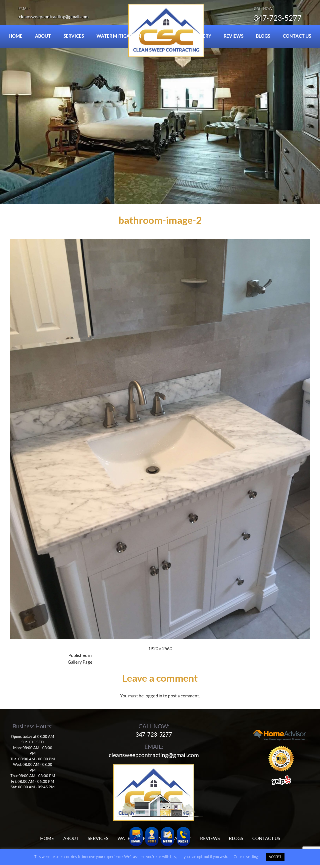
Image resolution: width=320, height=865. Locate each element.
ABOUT (43, 36)
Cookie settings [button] (247, 856)
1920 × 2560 (160, 648)
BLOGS (263, 36)
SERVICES (74, 36)
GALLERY (201, 36)
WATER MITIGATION (118, 36)
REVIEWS (234, 36)
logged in (153, 695)
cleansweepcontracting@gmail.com (53, 16)
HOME (15, 36)
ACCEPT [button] (275, 857)
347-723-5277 (277, 17)
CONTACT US (297, 36)
